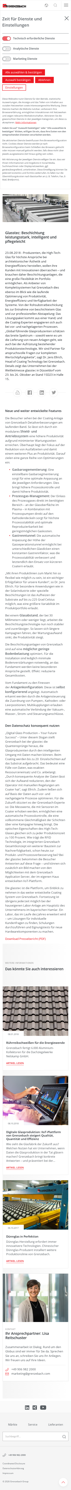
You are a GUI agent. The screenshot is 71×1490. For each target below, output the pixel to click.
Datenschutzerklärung (13, 1468)
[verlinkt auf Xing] (35, 1407)
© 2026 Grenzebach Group (15, 1481)
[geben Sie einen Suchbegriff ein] (64, 1436)
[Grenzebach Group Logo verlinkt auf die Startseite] (13, 5)
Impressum (8, 1473)
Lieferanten (55, 1424)
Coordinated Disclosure (14, 1463)
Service (32, 1424)
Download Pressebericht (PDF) (25, 939)
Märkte (12, 1424)
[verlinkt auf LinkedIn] (27, 1407)
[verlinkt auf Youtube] (43, 1407)
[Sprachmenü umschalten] (46, 5)
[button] (55, 5)
